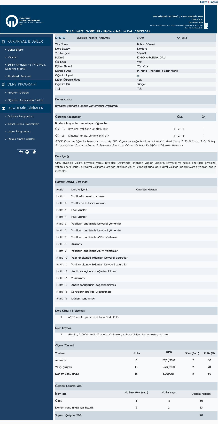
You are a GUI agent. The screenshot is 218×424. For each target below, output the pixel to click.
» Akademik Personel (18, 76)
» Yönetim (11, 57)
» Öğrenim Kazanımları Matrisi (24, 100)
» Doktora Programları (19, 116)
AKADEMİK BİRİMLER (24, 108)
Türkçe (203, 2)
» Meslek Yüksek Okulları (20, 139)
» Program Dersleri (17, 92)
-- (138, 75)
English (214, 2)
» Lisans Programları (17, 131)
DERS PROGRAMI (20, 84)
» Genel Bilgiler (14, 50)
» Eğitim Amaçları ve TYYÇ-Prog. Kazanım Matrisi (25, 67)
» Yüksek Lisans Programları (22, 124)
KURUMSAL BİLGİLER (24, 41)
